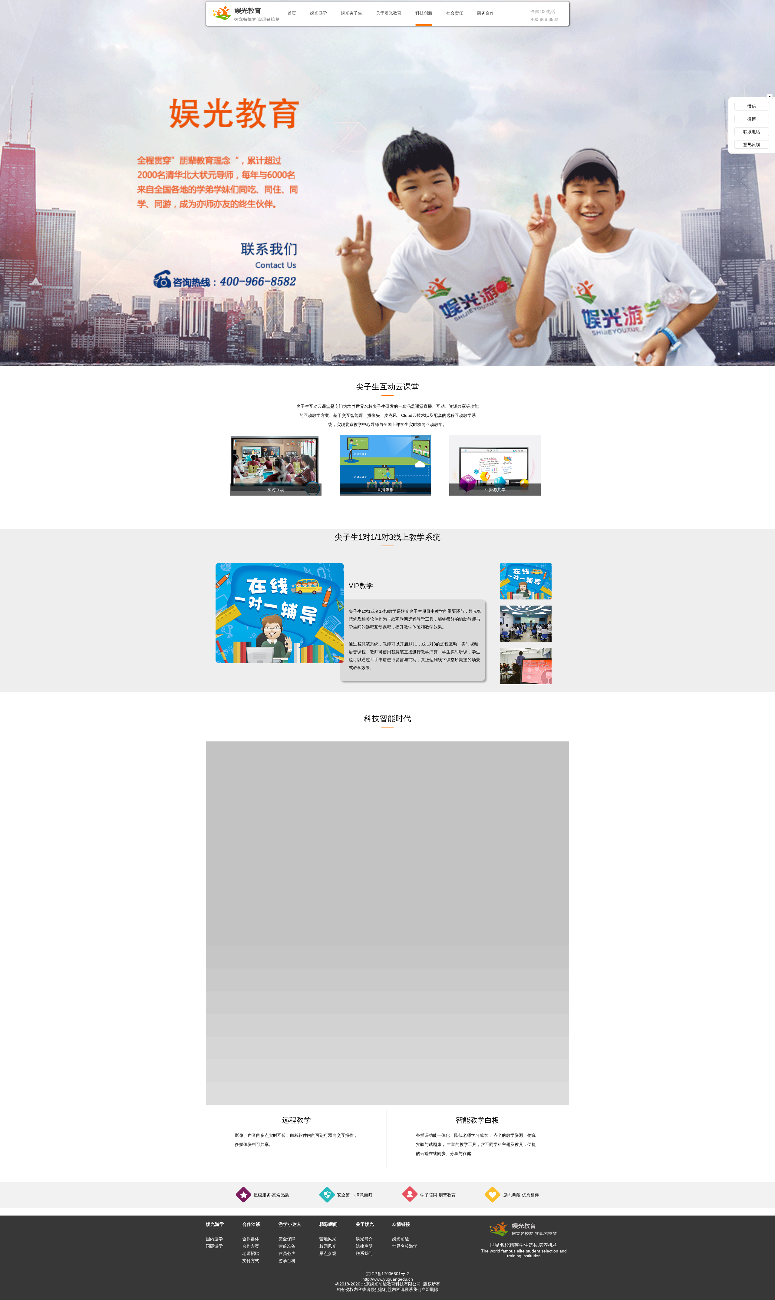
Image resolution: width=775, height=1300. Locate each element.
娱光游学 (318, 13)
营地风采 (327, 1238)
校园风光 (327, 1246)
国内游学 (214, 1238)
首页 (292, 13)
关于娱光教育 (388, 13)
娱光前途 (400, 1238)
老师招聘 (250, 1253)
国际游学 (214, 1246)
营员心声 (287, 1253)
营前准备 (287, 1246)
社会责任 (454, 13)
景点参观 (327, 1253)
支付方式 (250, 1260)
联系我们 (364, 1253)
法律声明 (364, 1246)
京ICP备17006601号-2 (387, 1273)
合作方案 (250, 1246)
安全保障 (287, 1238)
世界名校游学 (404, 1246)
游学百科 (287, 1260)
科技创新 (423, 13)
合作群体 (250, 1238)
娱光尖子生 (351, 13)
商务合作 (485, 13)
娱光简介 (364, 1238)
